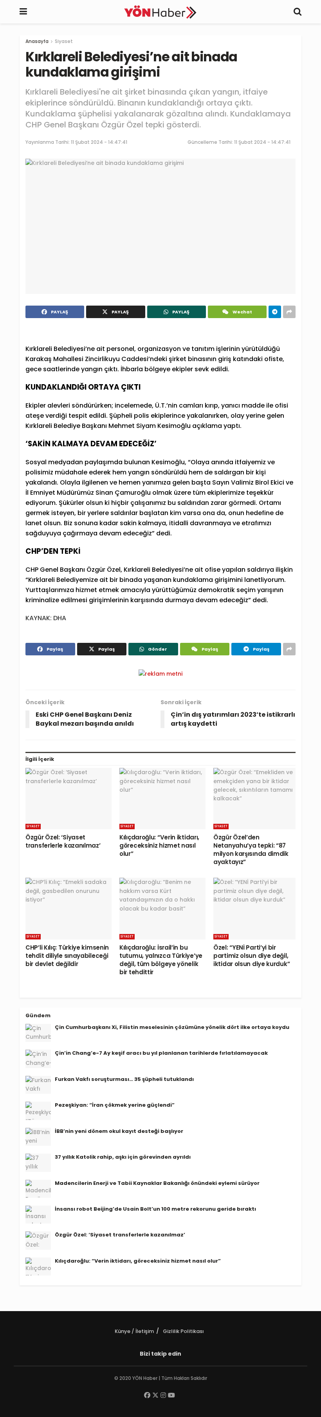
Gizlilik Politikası (183, 1331)
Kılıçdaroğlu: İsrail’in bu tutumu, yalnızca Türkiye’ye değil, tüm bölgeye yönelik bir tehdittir (160, 959)
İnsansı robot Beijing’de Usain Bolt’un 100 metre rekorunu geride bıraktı (155, 1209)
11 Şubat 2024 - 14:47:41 (99, 142)
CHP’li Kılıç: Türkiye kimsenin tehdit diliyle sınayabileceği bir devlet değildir (67, 955)
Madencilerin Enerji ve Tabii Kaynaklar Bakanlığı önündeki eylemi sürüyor (157, 1183)
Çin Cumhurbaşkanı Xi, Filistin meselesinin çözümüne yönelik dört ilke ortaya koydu (172, 1027)
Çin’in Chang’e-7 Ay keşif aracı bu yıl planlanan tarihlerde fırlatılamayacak (161, 1053)
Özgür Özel (104, 569)
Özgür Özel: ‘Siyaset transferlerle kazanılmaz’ (63, 841)
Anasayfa (37, 41)
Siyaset (64, 41)
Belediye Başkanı (80, 425)
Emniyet (42, 492)
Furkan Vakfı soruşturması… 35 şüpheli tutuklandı (124, 1079)
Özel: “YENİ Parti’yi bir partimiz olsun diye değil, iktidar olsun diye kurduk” (251, 955)
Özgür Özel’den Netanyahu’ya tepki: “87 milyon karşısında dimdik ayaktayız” (251, 849)
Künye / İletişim (134, 1331)
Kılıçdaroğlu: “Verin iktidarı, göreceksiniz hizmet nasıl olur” (159, 845)
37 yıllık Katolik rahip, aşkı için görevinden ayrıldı (123, 1157)
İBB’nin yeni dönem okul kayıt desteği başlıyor (119, 1131)
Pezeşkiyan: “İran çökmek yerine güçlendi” (115, 1105)
